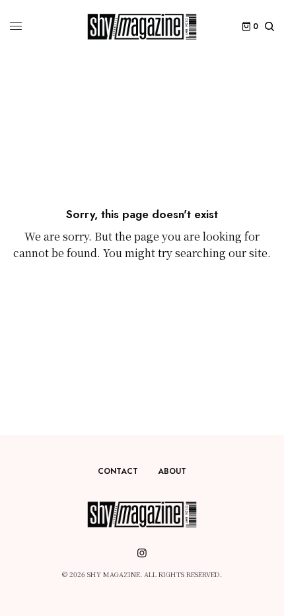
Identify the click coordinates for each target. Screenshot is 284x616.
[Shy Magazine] (142, 26)
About (172, 471)
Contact (118, 471)
